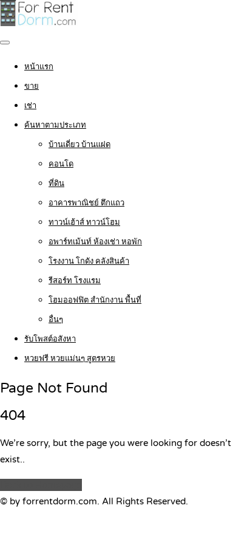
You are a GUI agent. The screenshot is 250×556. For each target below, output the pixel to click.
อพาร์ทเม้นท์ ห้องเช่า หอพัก (95, 242)
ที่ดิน (56, 183)
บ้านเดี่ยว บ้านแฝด (79, 144)
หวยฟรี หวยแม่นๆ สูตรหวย (69, 358)
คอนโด (61, 164)
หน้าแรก (38, 67)
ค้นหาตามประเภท (55, 125)
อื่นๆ (56, 319)
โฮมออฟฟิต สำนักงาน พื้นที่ (95, 300)
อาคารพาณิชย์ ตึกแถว (86, 203)
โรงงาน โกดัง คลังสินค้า (89, 261)
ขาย (31, 86)
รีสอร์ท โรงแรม (75, 281)
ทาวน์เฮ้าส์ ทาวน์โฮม (84, 222)
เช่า (30, 106)
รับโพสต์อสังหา (50, 339)
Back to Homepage (41, 484)
